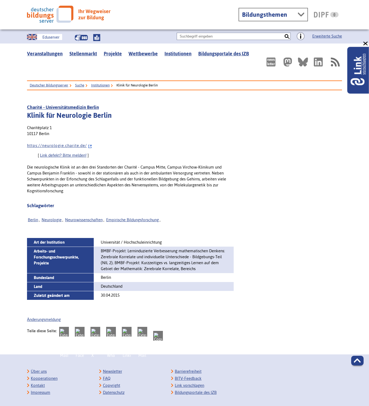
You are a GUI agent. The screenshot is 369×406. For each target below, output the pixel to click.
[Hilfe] (301, 36)
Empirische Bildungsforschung (132, 219)
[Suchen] (287, 36)
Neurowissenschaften (84, 219)
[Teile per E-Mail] (142, 332)
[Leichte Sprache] (96, 37)
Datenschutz (114, 392)
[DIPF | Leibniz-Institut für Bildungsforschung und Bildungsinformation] (326, 14)
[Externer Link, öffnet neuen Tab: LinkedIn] (318, 62)
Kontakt (38, 385)
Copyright (111, 385)
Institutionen (178, 53)
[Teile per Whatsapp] (111, 332)
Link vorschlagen (189, 385)
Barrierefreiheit (188, 371)
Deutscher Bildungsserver (49, 85)
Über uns (39, 371)
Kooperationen (44, 378)
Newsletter (112, 371)
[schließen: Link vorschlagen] (366, 44)
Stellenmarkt (83, 53)
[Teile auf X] (95, 332)
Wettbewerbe (143, 53)
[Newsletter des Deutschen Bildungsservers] (271, 62)
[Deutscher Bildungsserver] (68, 14)
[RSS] (335, 62)
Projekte (113, 53)
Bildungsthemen (264, 14)
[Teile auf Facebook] (80, 332)
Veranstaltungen (45, 53)
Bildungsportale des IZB (223, 53)
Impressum (40, 392)
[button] (357, 360)
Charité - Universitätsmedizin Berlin (63, 107)
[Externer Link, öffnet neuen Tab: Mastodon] (288, 62)
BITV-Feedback (188, 378)
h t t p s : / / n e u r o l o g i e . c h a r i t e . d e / (57, 145)
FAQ (106, 378)
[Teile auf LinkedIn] (127, 332)
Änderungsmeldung (44, 319)
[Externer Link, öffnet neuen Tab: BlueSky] (302, 62)
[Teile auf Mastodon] (64, 332)
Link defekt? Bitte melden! (63, 155)
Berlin (33, 219)
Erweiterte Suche (327, 36)
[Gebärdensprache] (81, 37)
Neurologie (52, 219)
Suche (79, 85)
